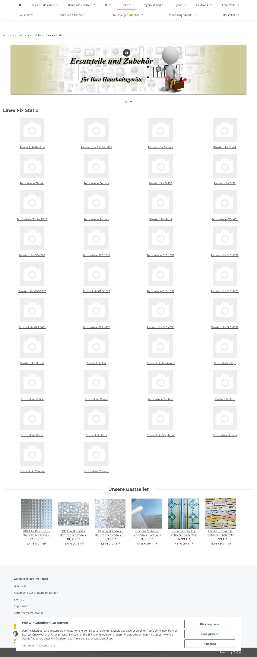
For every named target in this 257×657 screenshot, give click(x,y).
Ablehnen (210, 643)
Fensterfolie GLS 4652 (96, 327)
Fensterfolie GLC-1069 (160, 291)
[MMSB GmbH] (20, 5)
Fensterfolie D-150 (160, 183)
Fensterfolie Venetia (32, 471)
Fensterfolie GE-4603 (32, 255)
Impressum (28, 645)
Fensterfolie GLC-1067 (32, 291)
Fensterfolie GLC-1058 (225, 255)
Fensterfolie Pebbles (160, 399)
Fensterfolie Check (224, 147)
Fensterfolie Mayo (225, 363)
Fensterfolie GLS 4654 (160, 327)
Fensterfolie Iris (96, 363)
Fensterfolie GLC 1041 (96, 255)
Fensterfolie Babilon (32, 147)
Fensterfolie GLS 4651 (32, 327)
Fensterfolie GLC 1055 (160, 255)
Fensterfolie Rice (224, 399)
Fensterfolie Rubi (96, 435)
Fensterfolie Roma (32, 435)
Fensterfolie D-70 (225, 183)
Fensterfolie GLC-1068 (96, 291)
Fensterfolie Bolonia (160, 147)
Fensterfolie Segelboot (161, 435)
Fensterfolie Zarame (96, 471)
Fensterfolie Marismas (161, 363)
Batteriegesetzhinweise (28, 613)
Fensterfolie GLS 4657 (224, 327)
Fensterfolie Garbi (160, 219)
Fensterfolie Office (32, 399)
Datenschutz (47, 645)
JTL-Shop (237, 652)
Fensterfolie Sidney (225, 435)
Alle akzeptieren (209, 624)
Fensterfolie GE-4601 (225, 219)
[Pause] (126, 53)
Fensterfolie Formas (96, 219)
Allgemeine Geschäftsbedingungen (36, 592)
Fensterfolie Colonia (96, 183)
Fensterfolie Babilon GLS (96, 147)
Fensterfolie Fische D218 (32, 219)
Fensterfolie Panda (96, 399)
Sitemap (19, 599)
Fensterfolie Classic (32, 183)
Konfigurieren (210, 634)
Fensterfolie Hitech (32, 363)
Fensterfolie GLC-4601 (225, 291)
